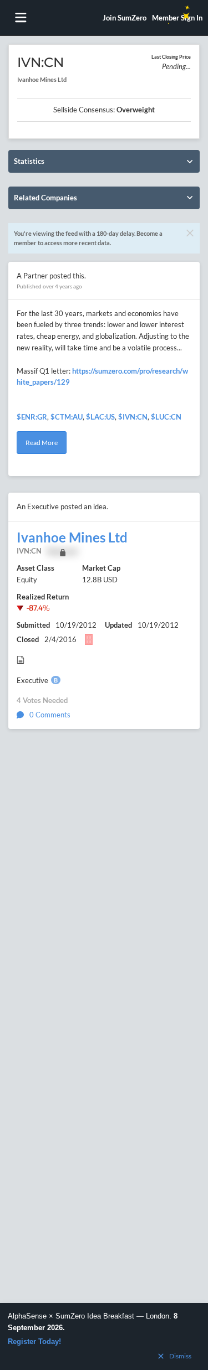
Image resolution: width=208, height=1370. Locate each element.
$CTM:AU (66, 416)
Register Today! (34, 1341)
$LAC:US (100, 416)
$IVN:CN (133, 416)
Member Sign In (177, 17)
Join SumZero (124, 17)
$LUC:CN (166, 416)
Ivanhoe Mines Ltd (72, 537)
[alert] (104, 1336)
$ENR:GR (32, 416)
